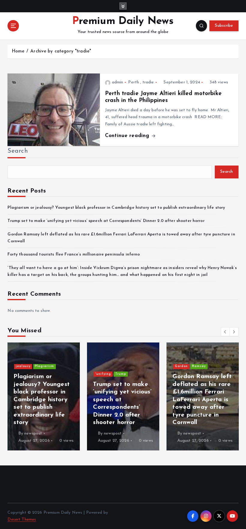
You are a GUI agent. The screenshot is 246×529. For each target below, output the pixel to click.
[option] (44, 396)
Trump (120, 374)
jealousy (23, 366)
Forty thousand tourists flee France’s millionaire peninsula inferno (74, 254)
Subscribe (224, 26)
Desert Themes (22, 520)
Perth (133, 82)
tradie (148, 82)
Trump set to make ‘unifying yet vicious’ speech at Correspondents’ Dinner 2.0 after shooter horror (106, 221)
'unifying (103, 374)
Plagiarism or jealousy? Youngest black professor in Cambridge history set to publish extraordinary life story (116, 208)
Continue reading (128, 135)
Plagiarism (44, 366)
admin (117, 82)
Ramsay (199, 366)
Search (18, 151)
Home (18, 51)
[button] (225, 331)
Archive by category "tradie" (60, 51)
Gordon (181, 366)
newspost (33, 433)
